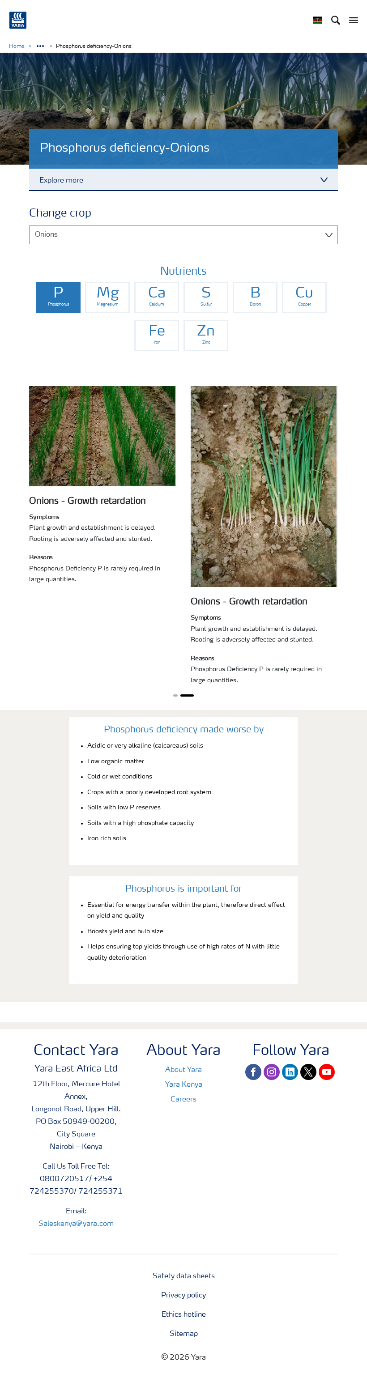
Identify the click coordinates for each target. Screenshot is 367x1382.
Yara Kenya (183, 1085)
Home (17, 46)
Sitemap (184, 1334)
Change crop (60, 213)
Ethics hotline (184, 1314)
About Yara (183, 1070)
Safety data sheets (184, 1276)
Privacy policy (183, 1295)
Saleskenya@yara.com (76, 1224)
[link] (58, 297)
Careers (183, 1099)
